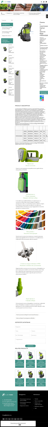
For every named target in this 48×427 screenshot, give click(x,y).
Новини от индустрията (38, 403)
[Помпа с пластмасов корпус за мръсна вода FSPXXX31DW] (41, 373)
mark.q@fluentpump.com (10, 401)
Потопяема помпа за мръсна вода (18, 14)
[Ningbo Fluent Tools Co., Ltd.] (6, 1)
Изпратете (30, 345)
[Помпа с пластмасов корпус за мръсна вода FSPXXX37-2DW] (41, 355)
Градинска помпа (6, 35)
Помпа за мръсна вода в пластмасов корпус (27, 314)
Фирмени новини (39, 406)
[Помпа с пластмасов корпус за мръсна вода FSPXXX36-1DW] (19, 373)
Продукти (9, 13)
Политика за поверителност (18, 423)
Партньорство (39, 401)
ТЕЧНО (36, 399)
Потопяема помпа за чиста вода (7, 32)
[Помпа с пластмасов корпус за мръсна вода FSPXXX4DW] (19, 355)
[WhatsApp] (18, 419)
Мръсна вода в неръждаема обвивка (25, 318)
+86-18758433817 (8, 400)
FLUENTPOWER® (18, 108)
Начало (3, 14)
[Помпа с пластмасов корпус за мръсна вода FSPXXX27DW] (30, 355)
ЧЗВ (36, 408)
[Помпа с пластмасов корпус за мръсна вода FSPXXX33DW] (30, 373)
